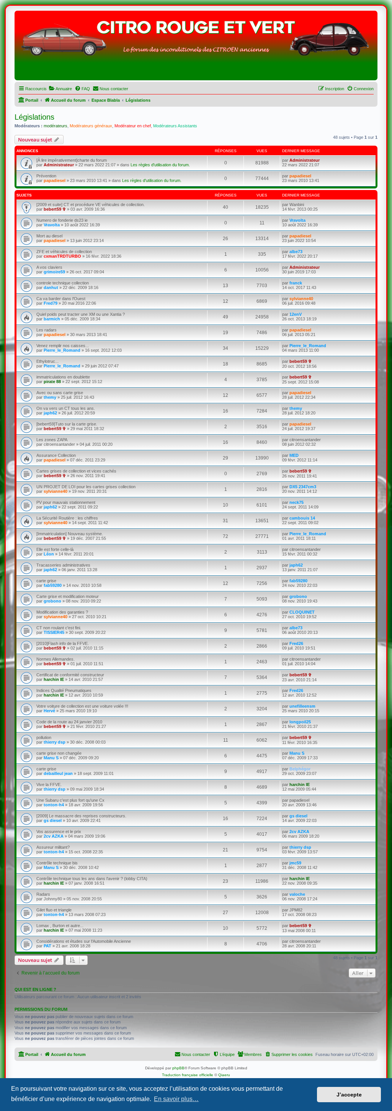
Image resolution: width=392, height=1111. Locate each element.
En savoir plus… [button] (176, 1099)
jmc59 (295, 863)
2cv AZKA (54, 836)
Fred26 (296, 643)
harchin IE (54, 679)
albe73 (295, 251)
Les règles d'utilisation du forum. (160, 164)
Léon (49, 554)
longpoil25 (300, 722)
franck (295, 283)
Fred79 (50, 303)
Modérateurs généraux (91, 125)
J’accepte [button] (349, 1095)
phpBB (178, 1068)
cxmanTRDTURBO (62, 256)
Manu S (51, 757)
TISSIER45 (54, 632)
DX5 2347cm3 (302, 486)
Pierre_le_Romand (62, 350)
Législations (34, 117)
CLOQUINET (302, 612)
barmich (52, 319)
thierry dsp (54, 742)
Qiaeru (224, 1075)
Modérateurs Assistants (175, 125)
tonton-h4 (54, 804)
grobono (52, 601)
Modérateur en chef (132, 125)
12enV (295, 314)
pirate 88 (52, 381)
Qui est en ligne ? (35, 989)
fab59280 (53, 585)
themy (50, 397)
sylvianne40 (301, 298)
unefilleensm (302, 706)
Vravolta (52, 225)
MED (294, 455)
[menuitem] (60, 88)
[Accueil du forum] (196, 47)
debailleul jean (58, 773)
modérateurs (55, 125)
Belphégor (299, 769)
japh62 (50, 413)
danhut (51, 287)
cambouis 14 (302, 518)
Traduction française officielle (187, 1075)
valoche (297, 894)
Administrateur (59, 164)
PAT (47, 946)
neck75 (296, 502)
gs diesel (53, 820)
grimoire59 (54, 272)
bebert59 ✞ (55, 209)
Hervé (49, 710)
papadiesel (54, 180)
